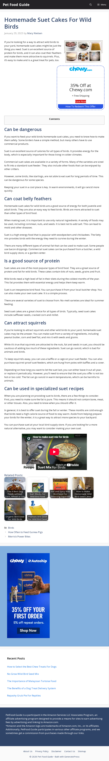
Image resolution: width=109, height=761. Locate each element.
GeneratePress (71, 756)
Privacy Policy (42, 751)
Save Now (80, 101)
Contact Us (69, 751)
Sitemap (82, 751)
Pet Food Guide (16, 4)
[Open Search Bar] (91, 4)
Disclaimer (56, 751)
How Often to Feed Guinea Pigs (25, 532)
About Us (27, 751)
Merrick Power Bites (19, 536)
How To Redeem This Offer (81, 106)
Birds (11, 527)
